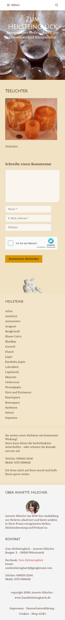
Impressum (17, 608)
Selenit (9, 412)
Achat (8, 311)
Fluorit (9, 351)
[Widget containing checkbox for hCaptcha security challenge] (31, 243)
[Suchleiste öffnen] (57, 5)
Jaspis (8, 356)
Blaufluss (10, 341)
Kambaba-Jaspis (15, 361)
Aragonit (10, 326)
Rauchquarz (12, 397)
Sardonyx (11, 407)
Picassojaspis (13, 387)
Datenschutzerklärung (40, 608)
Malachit (10, 377)
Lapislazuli (12, 372)
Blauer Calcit (13, 336)
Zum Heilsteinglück (30, 560)
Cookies (24, 613)
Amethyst (11, 316)
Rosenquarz (12, 402)
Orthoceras (12, 382)
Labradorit (12, 367)
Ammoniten (12, 321)
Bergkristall (12, 331)
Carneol (10, 346)
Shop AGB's (38, 613)
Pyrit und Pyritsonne (18, 392)
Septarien (11, 417)
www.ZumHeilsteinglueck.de (32, 597)
